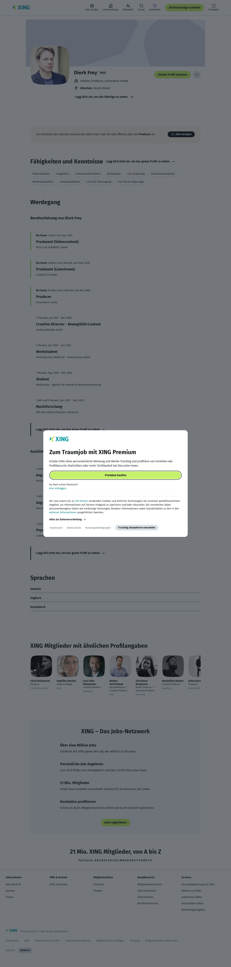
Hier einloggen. (58, 488)
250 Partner (81, 501)
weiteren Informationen (63, 512)
